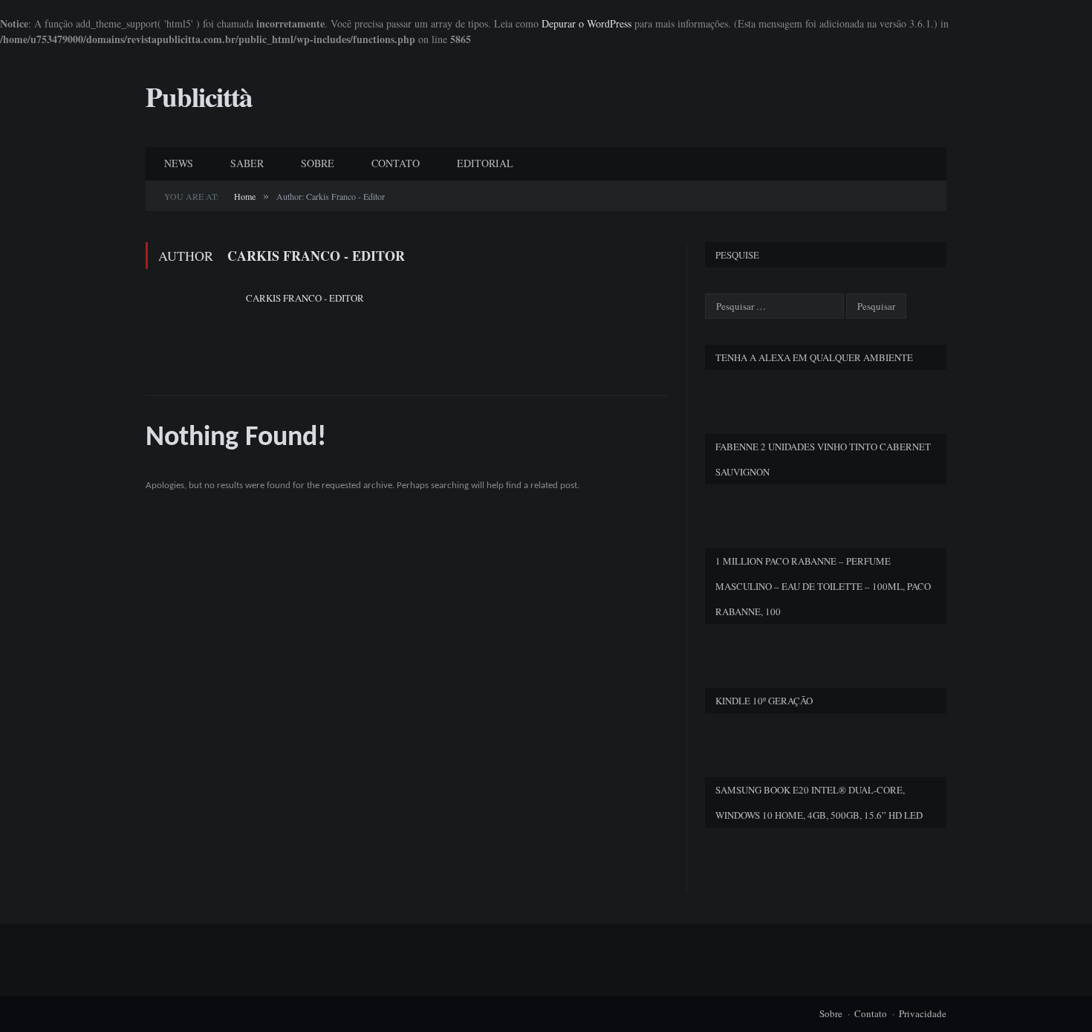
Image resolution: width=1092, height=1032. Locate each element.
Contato (870, 1013)
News (178, 163)
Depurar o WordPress (586, 23)
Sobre (830, 1013)
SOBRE (317, 163)
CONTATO (395, 163)
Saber (247, 163)
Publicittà (199, 97)
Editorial (485, 163)
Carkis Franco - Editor (305, 298)
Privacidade (922, 1013)
